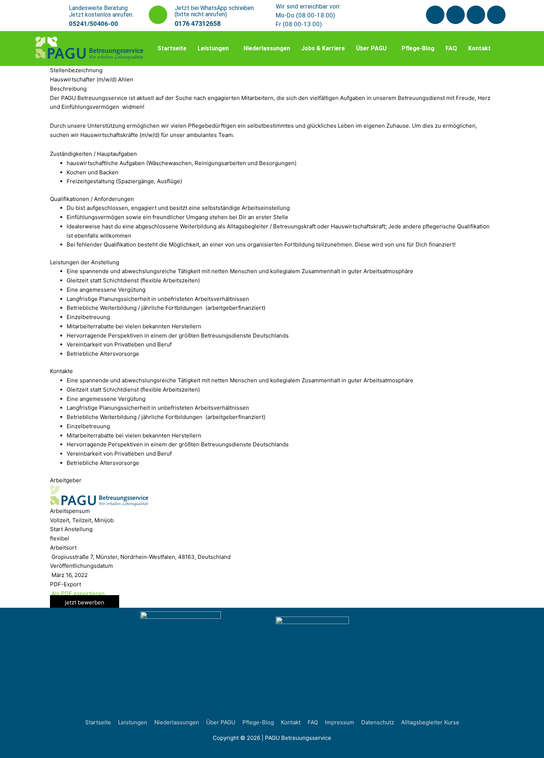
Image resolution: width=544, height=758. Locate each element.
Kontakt (479, 48)
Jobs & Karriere (323, 48)
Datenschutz (377, 722)
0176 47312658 (198, 23)
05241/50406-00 (93, 23)
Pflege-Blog (418, 48)
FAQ (451, 48)
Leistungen (213, 48)
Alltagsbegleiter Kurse (430, 722)
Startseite (172, 48)
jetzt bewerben (84, 602)
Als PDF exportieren (77, 593)
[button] (215, 48)
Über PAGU (371, 48)
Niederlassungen (267, 48)
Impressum (339, 722)
